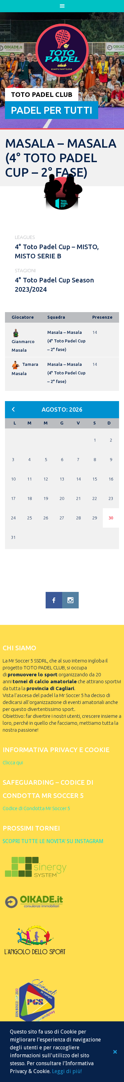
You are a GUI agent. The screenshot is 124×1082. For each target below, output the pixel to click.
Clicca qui (13, 762)
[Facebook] (54, 600)
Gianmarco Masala (23, 345)
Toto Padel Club (41, 94)
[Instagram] (70, 600)
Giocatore (23, 317)
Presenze (102, 317)
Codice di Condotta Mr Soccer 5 (36, 808)
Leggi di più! (67, 1071)
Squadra (56, 317)
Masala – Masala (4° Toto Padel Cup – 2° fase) (66, 341)
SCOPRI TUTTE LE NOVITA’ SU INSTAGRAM (53, 841)
